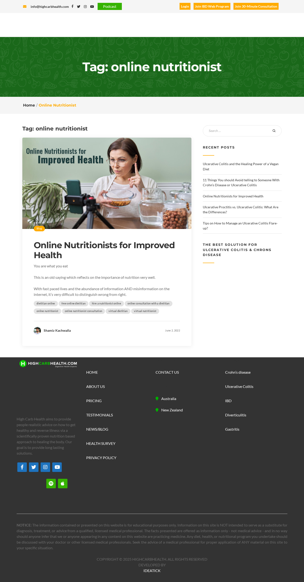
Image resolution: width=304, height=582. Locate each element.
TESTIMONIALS (99, 415)
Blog (39, 228)
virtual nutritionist (145, 310)
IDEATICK (152, 570)
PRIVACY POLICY (101, 457)
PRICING (94, 400)
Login (185, 6)
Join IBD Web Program (212, 6)
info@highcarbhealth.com (50, 7)
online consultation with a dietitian (149, 303)
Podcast (109, 6)
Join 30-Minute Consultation (256, 6)
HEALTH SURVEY (100, 443)
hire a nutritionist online (106, 303)
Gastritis (232, 429)
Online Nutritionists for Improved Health (104, 250)
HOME (92, 372)
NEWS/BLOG (97, 429)
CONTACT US (167, 372)
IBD (228, 400)
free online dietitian (74, 303)
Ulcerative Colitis (239, 386)
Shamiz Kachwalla (57, 330)
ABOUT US (95, 386)
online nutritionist (47, 310)
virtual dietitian (118, 310)
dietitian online (46, 303)
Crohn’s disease (238, 372)
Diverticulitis (235, 415)
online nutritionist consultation (83, 310)
